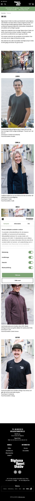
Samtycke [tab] (6, 223)
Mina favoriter (9, 453)
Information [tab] (17, 223)
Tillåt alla (17, 275)
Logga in (9, 455)
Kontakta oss (9, 450)
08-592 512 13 (19, 429)
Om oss (26, 448)
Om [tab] (29, 223)
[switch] (30, 257)
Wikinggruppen (21, 497)
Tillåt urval (18, 280)
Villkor (9, 448)
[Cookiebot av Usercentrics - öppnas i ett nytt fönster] (26, 219)
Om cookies (26, 450)
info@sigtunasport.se (17, 431)
